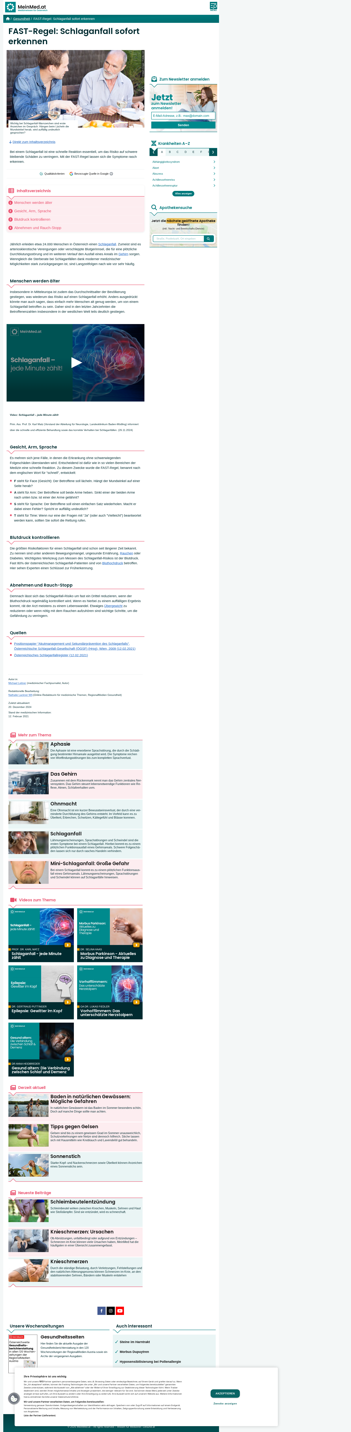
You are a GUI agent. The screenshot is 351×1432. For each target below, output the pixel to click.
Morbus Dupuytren (134, 1352)
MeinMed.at (83, 1426)
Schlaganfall (107, 244)
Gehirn (123, 254)
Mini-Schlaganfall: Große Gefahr (89, 863)
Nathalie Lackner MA (20, 695)
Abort (155, 167)
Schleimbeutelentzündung (82, 1201)
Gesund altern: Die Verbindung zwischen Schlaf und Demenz (41, 1070)
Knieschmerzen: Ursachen (82, 1231)
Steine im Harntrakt (135, 1342)
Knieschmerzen (69, 1261)
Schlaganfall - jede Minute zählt (37, 955)
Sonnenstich (65, 1156)
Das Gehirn (63, 774)
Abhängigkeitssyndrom (166, 161)
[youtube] (120, 1311)
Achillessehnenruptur (165, 185)
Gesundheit (21, 19)
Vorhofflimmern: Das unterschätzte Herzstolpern (106, 1013)
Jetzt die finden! (183, 224)
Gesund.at (149, 1426)
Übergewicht (113, 606)
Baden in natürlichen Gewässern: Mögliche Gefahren (90, 1099)
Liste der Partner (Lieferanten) (40, 1415)
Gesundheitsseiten (62, 1337)
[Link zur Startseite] (28, 7)
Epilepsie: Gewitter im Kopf (37, 1011)
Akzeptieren (225, 1393)
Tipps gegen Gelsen (74, 1126)
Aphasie (60, 744)
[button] (14, 1398)
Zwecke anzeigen (225, 1403)
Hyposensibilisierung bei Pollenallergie (150, 1361)
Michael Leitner (17, 683)
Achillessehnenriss (163, 179)
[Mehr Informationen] (111, 174)
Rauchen (126, 553)
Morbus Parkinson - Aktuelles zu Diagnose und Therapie (108, 955)
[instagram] (111, 1311)
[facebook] (101, 1311)
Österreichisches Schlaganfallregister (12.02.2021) (51, 655)
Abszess (157, 173)
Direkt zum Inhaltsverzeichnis (34, 142)
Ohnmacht (63, 803)
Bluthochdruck (112, 563)
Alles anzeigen (183, 193)
